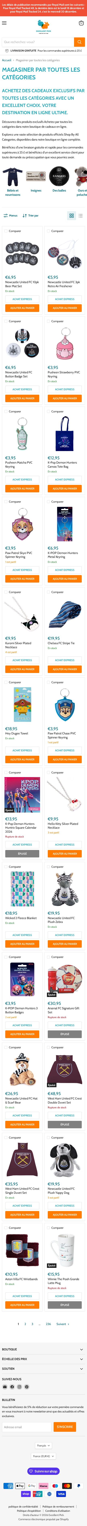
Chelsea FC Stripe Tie (61, 643)
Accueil (6, 60)
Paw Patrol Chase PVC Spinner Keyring (62, 735)
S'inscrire (65, 1427)
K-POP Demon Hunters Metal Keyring (63, 555)
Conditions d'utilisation (57, 1510)
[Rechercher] (79, 42)
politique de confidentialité (23, 1506)
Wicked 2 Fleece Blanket (21, 918)
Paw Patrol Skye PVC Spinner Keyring (18, 555)
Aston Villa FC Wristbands (21, 1279)
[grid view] (71, 215)
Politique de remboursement (58, 1506)
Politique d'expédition (29, 1510)
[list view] (80, 215)
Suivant (61, 1324)
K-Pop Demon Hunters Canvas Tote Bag (62, 464)
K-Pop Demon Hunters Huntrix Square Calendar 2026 (20, 827)
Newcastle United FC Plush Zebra (61, 920)
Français (41, 1445)
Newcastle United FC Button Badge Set (18, 374)
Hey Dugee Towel (16, 733)
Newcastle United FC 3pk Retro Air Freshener (64, 284)
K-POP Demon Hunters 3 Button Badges (21, 1010)
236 (48, 1324)
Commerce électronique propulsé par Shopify (43, 1519)
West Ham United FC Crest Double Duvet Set (65, 1100)
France (41, 1456)
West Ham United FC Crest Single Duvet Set (22, 1191)
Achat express (22, 299)
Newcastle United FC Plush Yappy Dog (61, 1191)
